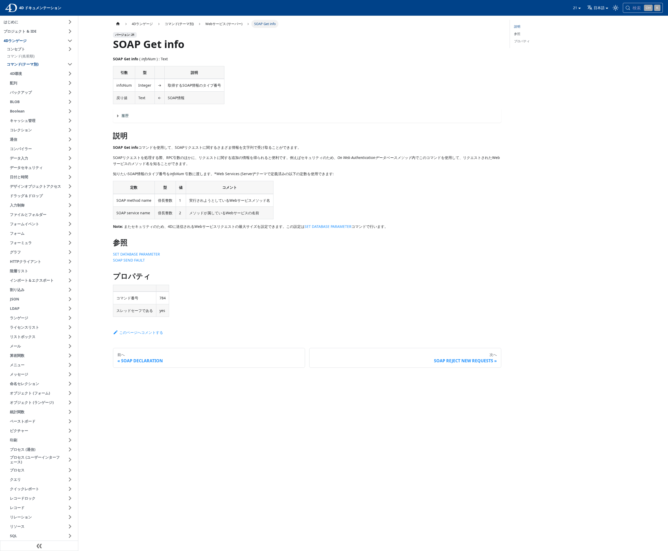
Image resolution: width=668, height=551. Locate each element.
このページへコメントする (141, 332)
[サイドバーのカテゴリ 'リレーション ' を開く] (70, 517)
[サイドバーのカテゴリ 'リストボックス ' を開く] (70, 337)
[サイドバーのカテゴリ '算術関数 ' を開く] (70, 355)
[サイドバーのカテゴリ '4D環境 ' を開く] (70, 73)
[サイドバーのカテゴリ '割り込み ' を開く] (70, 290)
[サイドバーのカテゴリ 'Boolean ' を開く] (70, 111)
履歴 (125, 115)
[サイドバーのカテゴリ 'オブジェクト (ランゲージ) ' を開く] (70, 402)
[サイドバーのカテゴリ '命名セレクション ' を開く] (70, 384)
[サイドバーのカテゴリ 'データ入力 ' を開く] (70, 158)
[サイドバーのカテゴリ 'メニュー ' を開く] (70, 365)
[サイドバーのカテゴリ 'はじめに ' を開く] (70, 22)
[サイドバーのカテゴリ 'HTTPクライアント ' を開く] (70, 261)
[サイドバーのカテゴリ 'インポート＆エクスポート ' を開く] (70, 280)
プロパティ (522, 41)
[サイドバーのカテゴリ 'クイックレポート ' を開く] (70, 489)
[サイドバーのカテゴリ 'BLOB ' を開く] (70, 102)
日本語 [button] (599, 7)
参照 (517, 34)
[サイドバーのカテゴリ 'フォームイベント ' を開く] (70, 224)
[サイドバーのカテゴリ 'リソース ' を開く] (70, 526)
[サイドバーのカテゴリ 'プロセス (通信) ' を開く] (70, 449)
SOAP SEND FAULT (129, 260)
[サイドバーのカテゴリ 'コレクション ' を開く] (70, 130)
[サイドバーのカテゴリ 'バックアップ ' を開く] (70, 92)
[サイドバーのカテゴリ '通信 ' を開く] (70, 139)
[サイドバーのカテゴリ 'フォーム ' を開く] (70, 233)
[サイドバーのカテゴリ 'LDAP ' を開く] (70, 308)
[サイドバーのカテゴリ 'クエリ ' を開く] (70, 479)
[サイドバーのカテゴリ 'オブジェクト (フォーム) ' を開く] (70, 393)
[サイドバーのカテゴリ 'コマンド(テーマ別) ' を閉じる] (70, 64)
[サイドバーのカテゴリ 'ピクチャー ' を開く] (70, 430)
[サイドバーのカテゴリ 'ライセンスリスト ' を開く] (70, 327)
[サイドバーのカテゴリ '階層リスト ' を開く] (70, 271)
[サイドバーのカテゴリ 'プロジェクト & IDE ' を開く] (70, 31)
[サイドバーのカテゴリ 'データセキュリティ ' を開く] (70, 167)
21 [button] (575, 7)
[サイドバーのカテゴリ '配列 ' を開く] (70, 83)
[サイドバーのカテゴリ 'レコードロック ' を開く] (70, 498)
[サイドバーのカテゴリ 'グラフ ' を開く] (70, 252)
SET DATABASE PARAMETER (328, 226)
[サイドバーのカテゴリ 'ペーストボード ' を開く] (70, 421)
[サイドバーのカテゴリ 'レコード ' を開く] (70, 507)
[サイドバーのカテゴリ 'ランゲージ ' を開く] (70, 318)
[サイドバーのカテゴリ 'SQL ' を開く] (70, 536)
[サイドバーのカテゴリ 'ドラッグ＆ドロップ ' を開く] (70, 196)
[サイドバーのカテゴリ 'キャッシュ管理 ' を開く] (70, 120)
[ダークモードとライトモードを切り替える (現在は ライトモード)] (615, 8)
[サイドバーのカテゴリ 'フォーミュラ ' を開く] (70, 243)
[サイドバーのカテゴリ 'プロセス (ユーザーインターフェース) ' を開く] (70, 460)
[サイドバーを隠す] (39, 546)
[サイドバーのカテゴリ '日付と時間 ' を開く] (70, 177)
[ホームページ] (118, 24)
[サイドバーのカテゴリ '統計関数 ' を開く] (70, 412)
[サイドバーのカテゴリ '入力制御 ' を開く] (70, 205)
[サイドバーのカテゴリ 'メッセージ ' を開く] (70, 374)
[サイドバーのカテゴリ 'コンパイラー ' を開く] (70, 149)
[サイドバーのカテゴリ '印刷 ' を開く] (70, 440)
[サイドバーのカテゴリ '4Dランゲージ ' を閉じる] (70, 41)
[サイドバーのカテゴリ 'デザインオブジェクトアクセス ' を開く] (70, 186)
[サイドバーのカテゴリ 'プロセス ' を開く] (70, 470)
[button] (40, 49)
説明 (517, 26)
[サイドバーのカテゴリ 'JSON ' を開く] (70, 299)
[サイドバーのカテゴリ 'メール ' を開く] (70, 346)
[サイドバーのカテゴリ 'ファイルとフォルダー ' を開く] (70, 214)
